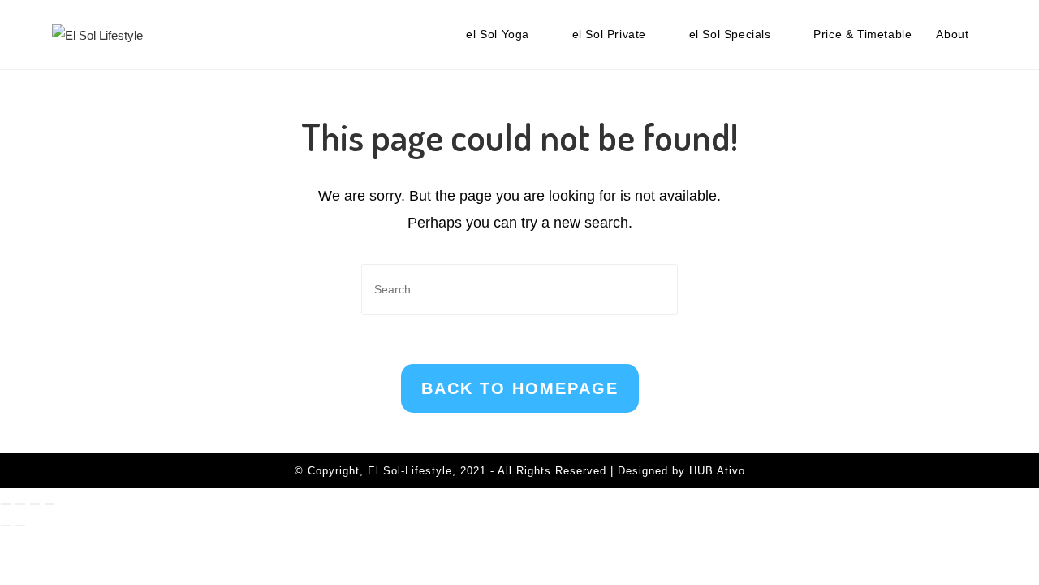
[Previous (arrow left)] (5, 525)
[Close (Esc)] (49, 503)
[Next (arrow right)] (20, 525)
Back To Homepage (520, 388)
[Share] (35, 503)
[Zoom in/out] (5, 503)
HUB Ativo (717, 471)
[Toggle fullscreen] (20, 503)
